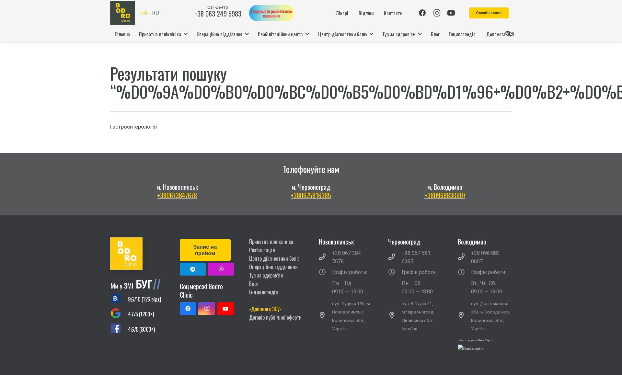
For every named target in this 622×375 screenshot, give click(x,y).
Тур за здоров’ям (266, 275)
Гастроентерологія (133, 126)
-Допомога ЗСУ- (265, 309)
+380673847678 (177, 195)
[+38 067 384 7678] (325, 257)
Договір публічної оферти (275, 317)
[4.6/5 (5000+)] (119, 329)
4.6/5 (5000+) (141, 329)
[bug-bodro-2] (137, 284)
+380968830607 (445, 195)
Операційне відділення (273, 267)
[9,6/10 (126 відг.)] (119, 299)
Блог (253, 284)
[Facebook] (422, 13)
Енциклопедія (263, 292)
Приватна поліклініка (271, 241)
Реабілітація (262, 250)
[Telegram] (193, 269)
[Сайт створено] (470, 348)
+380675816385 (311, 195)
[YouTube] (451, 13)
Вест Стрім (485, 340)
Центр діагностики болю (274, 258)
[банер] (271, 13)
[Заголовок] (221, 269)
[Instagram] (437, 13)
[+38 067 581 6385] (395, 257)
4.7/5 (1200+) (141, 314)
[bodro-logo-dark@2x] (122, 13)
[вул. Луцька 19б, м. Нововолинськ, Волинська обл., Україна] (325, 316)
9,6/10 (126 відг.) (144, 299)
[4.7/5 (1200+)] (119, 314)
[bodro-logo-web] (137, 253)
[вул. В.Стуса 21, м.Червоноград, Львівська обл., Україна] (395, 316)
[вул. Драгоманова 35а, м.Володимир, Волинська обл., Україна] (464, 316)
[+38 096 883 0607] (464, 257)
